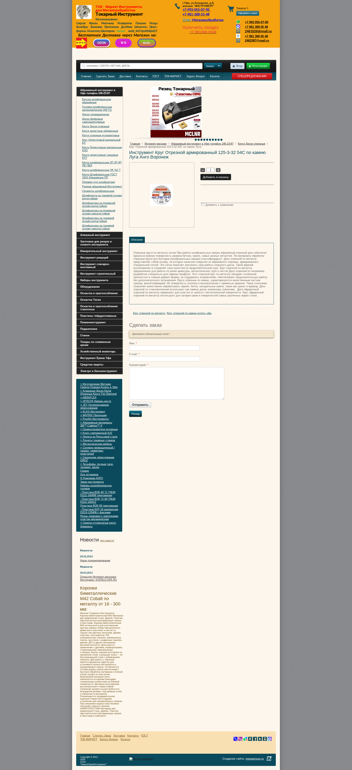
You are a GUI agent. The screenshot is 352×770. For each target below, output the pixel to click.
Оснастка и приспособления (99, 293)
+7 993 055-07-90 (256, 22)
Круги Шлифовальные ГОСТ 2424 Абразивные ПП (99, 176)
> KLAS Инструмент (92, 411)
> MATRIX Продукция (93, 415)
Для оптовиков (89, 474)
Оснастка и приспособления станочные (99, 308)
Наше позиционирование (95, 560)
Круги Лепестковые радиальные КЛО (102, 149)
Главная (86, 76)
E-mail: (134, 354)
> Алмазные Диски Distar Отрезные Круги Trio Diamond (98, 392)
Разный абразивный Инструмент (102, 186)
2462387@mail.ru (257, 40)
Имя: (133, 343)
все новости (107, 540)
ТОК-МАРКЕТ (172, 76)
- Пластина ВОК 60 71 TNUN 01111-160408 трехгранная (97, 494)
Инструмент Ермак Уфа (95, 358)
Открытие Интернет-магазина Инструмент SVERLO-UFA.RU (98, 578)
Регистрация (259, 65)
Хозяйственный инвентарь (98, 351)
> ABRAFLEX (88, 397)
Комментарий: (138, 364)
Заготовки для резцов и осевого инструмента (96, 243)
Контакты (141, 76)
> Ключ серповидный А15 (96, 432)
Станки (84, 335)
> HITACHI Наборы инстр (95, 401)
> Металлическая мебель (96, 444)
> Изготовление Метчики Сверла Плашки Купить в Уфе (99, 386)
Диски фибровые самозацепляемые (93, 120)
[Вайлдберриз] (240, 739)
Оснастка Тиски (90, 299)
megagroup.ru (254, 758)
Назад (135, 413)
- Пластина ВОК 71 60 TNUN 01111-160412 (97, 500)
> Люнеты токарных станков (97, 440)
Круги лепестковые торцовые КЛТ (100, 156)
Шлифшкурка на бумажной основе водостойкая (98, 204)
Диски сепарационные (95, 114)
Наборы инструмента (94, 280)
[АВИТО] (245, 739)
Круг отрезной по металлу (149, 313)
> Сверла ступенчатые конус (98, 522)
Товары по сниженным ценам (95, 343)
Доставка (125, 76)
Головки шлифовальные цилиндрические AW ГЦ (97, 108)
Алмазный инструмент (95, 234)
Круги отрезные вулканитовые (100, 135)
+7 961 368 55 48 (256, 27)
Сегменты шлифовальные (98, 190)
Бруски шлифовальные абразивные (96, 101)
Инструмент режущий (94, 257)
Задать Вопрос (195, 76)
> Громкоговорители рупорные (99, 429)
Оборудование (90, 286)
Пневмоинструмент (93, 322)
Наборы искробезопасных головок (96, 487)
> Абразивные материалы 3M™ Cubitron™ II (96, 424)
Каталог (215, 76)
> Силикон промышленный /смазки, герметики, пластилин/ (97, 450)
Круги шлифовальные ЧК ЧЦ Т (101, 170)
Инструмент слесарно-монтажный (95, 266)
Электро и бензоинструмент (98, 371)
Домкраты (86, 526)
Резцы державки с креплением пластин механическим (99, 518)
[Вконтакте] (250, 739)
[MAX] (270, 739)
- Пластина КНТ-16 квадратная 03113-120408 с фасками (99, 511)
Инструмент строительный (98, 273)
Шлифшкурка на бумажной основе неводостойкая (98, 212)
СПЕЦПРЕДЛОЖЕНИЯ (252, 76)
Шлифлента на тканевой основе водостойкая (102, 197)
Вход (239, 65)
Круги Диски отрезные (95, 126)
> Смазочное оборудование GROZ (97, 459)
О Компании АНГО (91, 478)
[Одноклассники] (265, 739)
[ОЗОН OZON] (235, 739)
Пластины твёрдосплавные (98, 315)
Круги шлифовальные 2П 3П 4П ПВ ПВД (101, 164)
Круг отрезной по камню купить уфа (189, 313)
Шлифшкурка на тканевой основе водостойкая (98, 220)
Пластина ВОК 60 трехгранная (99, 505)
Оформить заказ (247, 13)
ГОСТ (156, 76)
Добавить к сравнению (219, 204)
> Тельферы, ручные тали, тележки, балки (96, 466)
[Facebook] (255, 739)
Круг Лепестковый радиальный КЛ (101, 141)
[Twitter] (260, 739)
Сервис (84, 470)
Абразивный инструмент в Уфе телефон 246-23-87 (97, 92)
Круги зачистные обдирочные (100, 130)
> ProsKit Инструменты (94, 418)
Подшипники (88, 328)
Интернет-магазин (156, 143)
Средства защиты (91, 364)
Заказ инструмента (92, 481)
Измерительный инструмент (99, 251)
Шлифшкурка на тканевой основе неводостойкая (98, 227)
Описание (137, 239)
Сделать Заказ (105, 76)
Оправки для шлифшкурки (98, 182)
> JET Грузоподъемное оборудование (94, 406)
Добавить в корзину (216, 177)
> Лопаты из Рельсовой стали (98, 436)
